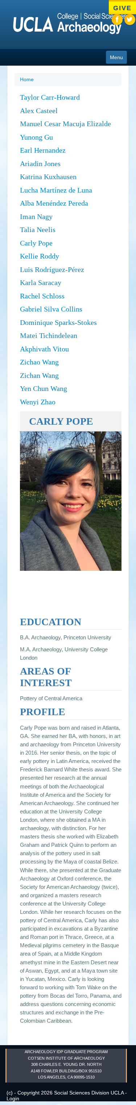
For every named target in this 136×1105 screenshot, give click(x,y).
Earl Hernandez (43, 150)
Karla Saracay (40, 282)
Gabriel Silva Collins (51, 309)
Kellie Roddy (39, 256)
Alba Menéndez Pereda (54, 203)
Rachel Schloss (42, 296)
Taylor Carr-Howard (50, 97)
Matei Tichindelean (48, 335)
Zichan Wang (39, 375)
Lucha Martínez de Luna (56, 190)
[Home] (66, 25)
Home (27, 79)
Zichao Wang (39, 362)
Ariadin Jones (40, 164)
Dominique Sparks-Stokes (58, 322)
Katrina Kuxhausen (48, 177)
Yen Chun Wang (43, 388)
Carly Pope (36, 243)
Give (122, 8)
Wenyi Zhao (37, 402)
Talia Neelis (37, 230)
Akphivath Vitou (44, 349)
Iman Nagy (36, 216)
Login (13, 1098)
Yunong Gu (36, 137)
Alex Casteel (39, 111)
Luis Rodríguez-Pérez (52, 269)
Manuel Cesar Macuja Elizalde (65, 124)
